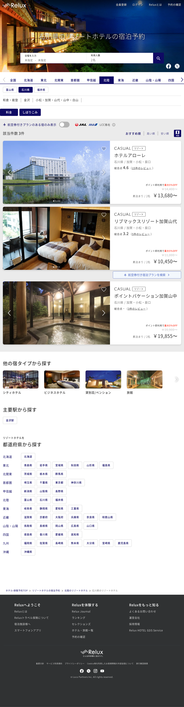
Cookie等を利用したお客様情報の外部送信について (110, 663)
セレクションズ (81, 624)
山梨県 (44, 491)
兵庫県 (75, 517)
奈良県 (91, 517)
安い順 (165, 133)
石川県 (26, 89)
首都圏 (75, 80)
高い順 (151, 133)
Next (103, 172)
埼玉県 (28, 482)
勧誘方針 (40, 663)
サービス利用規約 (54, 663)
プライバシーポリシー (75, 663)
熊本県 (75, 543)
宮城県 (59, 465)
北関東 (59, 80)
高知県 (75, 534)
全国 (13, 80)
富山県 (10, 89)
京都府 (44, 517)
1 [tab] (53, 201)
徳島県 (28, 534)
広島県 (75, 525)
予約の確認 (174, 4)
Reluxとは (155, 4)
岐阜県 (28, 508)
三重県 (75, 508)
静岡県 (44, 508)
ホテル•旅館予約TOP (17, 590)
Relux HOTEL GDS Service (146, 630)
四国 (171, 80)
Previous (9, 172)
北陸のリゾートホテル (76, 590)
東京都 (59, 482)
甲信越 (91, 80)
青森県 (28, 465)
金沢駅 (10, 420)
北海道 (28, 80)
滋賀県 (28, 517)
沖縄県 (28, 551)
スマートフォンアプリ (27, 630)
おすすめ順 (133, 133)
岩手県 (44, 465)
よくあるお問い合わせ (142, 611)
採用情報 (134, 624)
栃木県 (44, 474)
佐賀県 (44, 543)
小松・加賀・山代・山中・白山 (57, 100)
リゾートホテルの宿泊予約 (46, 590)
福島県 (106, 465)
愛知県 (59, 508)
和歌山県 (107, 517)
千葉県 (44, 482)
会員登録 (121, 4)
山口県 (91, 525)
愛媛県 (59, 534)
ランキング (78, 617)
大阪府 (59, 517)
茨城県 (28, 474)
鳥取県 (28, 525)
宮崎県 (106, 543)
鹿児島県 (123, 543)
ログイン (137, 4)
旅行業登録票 (142, 663)
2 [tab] (55, 341)
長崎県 (59, 543)
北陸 (107, 80)
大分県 (91, 543)
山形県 (91, 465)
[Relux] (14, 4)
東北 (44, 80)
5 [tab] (59, 341)
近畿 (135, 80)
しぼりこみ (30, 112)
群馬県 (59, 474)
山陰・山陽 (153, 80)
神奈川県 (76, 482)
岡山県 (59, 525)
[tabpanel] (56, 172)
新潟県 (28, 491)
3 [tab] (56, 341)
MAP (177, 133)
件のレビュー (141, 168)
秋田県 (75, 465)
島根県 (44, 525)
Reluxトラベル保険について (31, 617)
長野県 (59, 491)
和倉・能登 (10, 100)
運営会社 (134, 617)
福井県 (41, 89)
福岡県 (28, 543)
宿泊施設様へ (22, 624)
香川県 (44, 534)
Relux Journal (81, 611)
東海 (121, 80)
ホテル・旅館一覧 (82, 630)
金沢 (27, 100)
